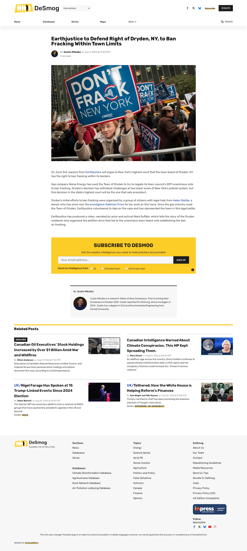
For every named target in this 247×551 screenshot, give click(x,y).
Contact (197, 457)
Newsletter (199, 522)
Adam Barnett (24, 401)
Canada (137, 488)
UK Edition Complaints (206, 498)
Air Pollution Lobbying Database (91, 488)
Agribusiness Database (85, 478)
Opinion (137, 498)
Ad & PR (138, 457)
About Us (198, 447)
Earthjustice (93, 172)
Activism (138, 483)
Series (76, 457)
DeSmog (46, 8)
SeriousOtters (31, 543)
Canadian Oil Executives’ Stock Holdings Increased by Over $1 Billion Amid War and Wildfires (49, 349)
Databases (78, 452)
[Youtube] (210, 526)
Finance (137, 493)
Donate (225, 8)
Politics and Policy (144, 472)
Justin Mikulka (72, 52)
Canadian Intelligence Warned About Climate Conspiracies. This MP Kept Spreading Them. (158, 345)
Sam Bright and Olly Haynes (144, 395)
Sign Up (181, 260)
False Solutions (142, 478)
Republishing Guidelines (207, 462)
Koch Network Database (86, 483)
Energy (137, 447)
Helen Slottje (181, 200)
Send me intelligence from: (73, 268)
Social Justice (141, 462)
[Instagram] (215, 526)
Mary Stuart (136, 355)
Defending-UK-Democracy (149, 406)
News (75, 447)
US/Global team (112, 269)
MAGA (25, 415)
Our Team (198, 452)
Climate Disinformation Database (91, 472)
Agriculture (140, 467)
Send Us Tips (200, 472)
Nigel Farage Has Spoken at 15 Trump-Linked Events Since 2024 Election (43, 390)
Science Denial (141, 452)
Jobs (196, 483)
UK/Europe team (137, 269)
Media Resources (203, 467)
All (94, 269)
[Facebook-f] (187, 8)
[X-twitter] (193, 8)
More (131, 21)
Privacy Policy (201, 488)
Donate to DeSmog (204, 478)
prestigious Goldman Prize (107, 204)
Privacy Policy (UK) (204, 493)
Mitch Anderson (25, 360)
